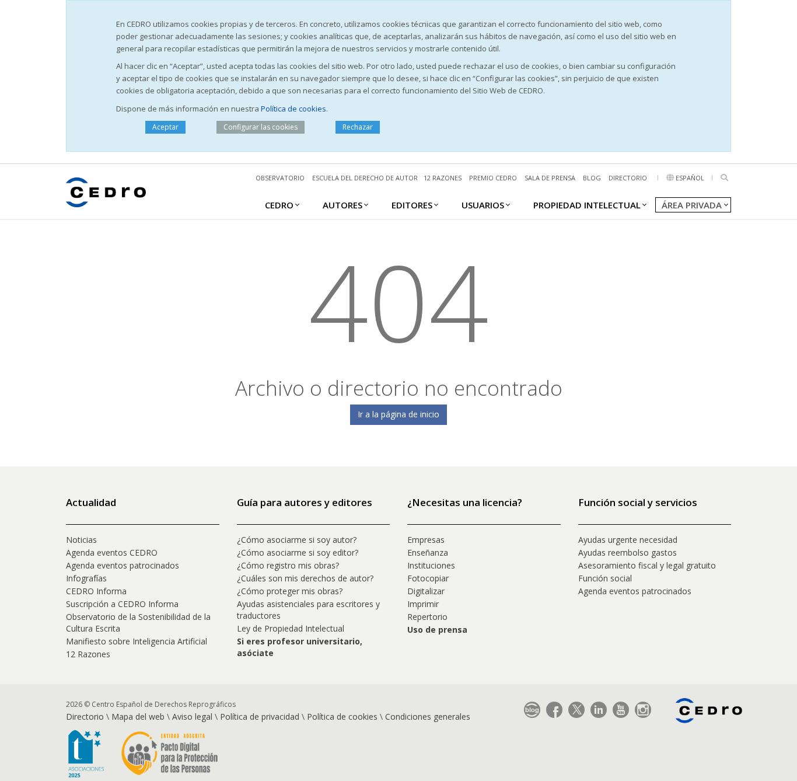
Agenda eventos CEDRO (112, 552)
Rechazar (357, 127)
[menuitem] (279, 204)
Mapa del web (138, 716)
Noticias (81, 539)
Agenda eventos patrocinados (122, 565)
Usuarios (483, 205)
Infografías (86, 578)
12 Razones (88, 654)
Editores (411, 205)
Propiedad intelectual (587, 205)
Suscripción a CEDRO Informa (122, 603)
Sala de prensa (550, 177)
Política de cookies (293, 108)
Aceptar (165, 127)
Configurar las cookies (260, 127)
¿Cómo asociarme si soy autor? (296, 539)
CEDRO (279, 205)
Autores (342, 205)
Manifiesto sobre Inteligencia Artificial (136, 641)
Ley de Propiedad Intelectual (290, 628)
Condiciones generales (427, 716)
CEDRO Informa (96, 591)
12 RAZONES (443, 177)
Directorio (628, 177)
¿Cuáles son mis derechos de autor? (305, 578)
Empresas (426, 539)
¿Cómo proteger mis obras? (289, 591)
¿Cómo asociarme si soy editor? (297, 552)
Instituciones (431, 565)
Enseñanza (427, 552)
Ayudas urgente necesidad (627, 539)
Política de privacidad (259, 716)
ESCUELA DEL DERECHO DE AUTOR (365, 177)
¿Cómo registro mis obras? (288, 565)
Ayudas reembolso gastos (627, 552)
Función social (605, 578)
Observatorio (280, 177)
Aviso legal (192, 716)
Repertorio (427, 616)
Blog (592, 177)
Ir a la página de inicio (398, 414)
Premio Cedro (493, 177)
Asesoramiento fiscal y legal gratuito (647, 565)
